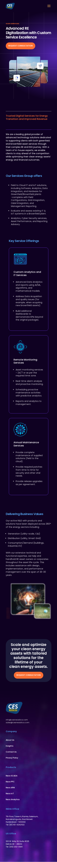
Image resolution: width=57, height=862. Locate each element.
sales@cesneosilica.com (17, 722)
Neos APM (10, 787)
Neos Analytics (13, 799)
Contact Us (11, 752)
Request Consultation (20, 45)
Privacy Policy (12, 757)
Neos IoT (10, 793)
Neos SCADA (11, 775)
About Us (10, 740)
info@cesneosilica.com (17, 719)
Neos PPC (10, 781)
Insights (9, 746)
